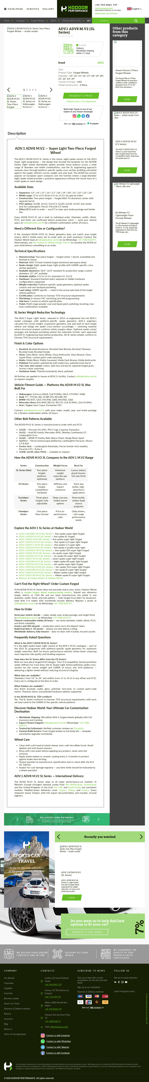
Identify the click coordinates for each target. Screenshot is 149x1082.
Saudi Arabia (74, 787)
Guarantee (8, 983)
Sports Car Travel (11, 1003)
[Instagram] (122, 982)
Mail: (56, 1027)
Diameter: (63, 75)
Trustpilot (78, 728)
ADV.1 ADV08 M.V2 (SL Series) (35, 561)
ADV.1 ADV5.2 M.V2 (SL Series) (35, 544)
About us (8, 1029)
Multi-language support (104, 8)
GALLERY (48, 9)
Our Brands (9, 978)
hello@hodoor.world (33, 222)
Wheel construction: (68, 85)
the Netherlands (73, 784)
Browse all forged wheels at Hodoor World (41, 578)
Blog (6, 1024)
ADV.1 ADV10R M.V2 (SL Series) (35, 569)
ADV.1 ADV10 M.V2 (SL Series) (35, 564)
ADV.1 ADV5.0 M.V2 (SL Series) (35, 542)
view (127, 99)
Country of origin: (67, 81)
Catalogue (15, 9)
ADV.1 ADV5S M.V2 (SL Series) (35, 547)
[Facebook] (119, 982)
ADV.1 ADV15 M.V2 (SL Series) (35, 572)
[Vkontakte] (115, 982)
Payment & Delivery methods (17, 1008)
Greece (85, 790)
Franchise (8, 993)
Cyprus (62, 790)
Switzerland (90, 784)
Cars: (61, 69)
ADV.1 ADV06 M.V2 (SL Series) (35, 555)
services (33, 9)
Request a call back (87, 932)
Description (17, 133)
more (27, 883)
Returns (7, 1013)
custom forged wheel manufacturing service (48, 592)
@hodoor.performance (147, 1008)
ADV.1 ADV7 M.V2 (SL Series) (34, 558)
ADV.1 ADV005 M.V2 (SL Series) (35, 533)
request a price (81, 95)
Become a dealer (11, 998)
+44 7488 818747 (87, 239)
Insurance (8, 1019)
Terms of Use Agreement (15, 1034)
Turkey (71, 790)
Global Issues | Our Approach (106, 13)
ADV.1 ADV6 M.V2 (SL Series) (34, 553)
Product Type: (65, 72)
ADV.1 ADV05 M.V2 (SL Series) (35, 536)
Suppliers (8, 988)
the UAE (58, 787)
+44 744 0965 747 (106, 4)
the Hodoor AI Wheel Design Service (51, 242)
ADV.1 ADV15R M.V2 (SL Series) (35, 575)
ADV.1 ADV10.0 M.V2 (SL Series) (36, 566)
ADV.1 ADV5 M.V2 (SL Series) (34, 539)
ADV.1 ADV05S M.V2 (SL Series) (35, 550)
